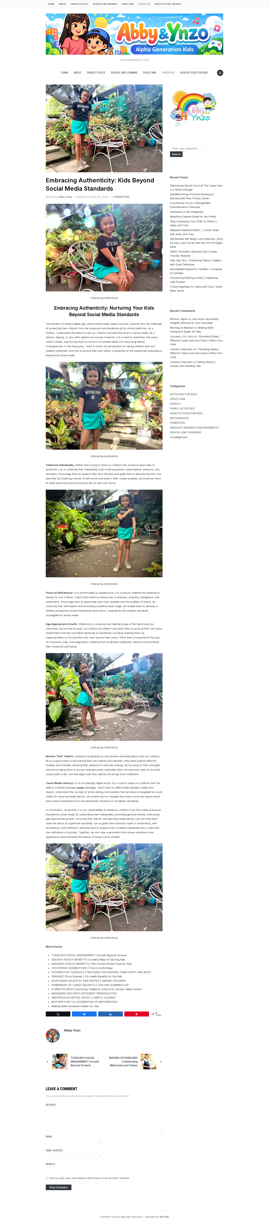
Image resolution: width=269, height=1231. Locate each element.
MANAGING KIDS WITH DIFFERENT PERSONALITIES (84, 993)
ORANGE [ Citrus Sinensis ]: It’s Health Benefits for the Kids (87, 976)
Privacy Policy (79, 4)
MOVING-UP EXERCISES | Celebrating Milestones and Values (123, 1061)
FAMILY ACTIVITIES (182, 408)
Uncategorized (178, 437)
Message (51, 1104)
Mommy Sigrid (178, 319)
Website (50, 1164)
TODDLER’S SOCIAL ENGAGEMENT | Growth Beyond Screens (89, 955)
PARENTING (144, 4)
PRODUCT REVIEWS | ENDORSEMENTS (194, 427)
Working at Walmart (181, 327)
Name (49, 1136)
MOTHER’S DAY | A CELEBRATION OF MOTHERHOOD (85, 1001)
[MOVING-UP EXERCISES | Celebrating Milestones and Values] (148, 1061)
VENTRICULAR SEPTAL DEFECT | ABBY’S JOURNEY (84, 997)
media (80, 787)
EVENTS (175, 403)
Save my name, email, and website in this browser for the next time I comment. (89, 1178)
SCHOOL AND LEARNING (105, 4)
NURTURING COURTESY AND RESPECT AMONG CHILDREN (89, 980)
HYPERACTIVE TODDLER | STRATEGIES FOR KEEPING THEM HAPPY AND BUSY (101, 972)
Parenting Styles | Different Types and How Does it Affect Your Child (196, 340)
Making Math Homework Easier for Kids (75, 1006)
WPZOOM (164, 1217)
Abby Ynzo (65, 196)
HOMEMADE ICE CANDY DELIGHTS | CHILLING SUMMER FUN (90, 985)
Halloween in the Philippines (186, 211)
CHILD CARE (128, 4)
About (62, 4)
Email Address (54, 1150)
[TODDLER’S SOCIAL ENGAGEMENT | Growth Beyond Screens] (60, 1061)
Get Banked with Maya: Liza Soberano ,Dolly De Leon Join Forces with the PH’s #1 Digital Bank (196, 242)
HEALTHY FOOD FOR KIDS (168, 4)
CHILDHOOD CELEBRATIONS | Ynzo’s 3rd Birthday (82, 968)
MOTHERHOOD (179, 418)
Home (51, 4)
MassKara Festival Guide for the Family (193, 216)
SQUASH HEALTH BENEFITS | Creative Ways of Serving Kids (88, 959)
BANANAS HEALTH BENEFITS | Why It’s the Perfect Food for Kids (92, 963)
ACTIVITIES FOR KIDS (183, 394)
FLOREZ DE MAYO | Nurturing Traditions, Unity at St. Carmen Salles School (97, 989)
